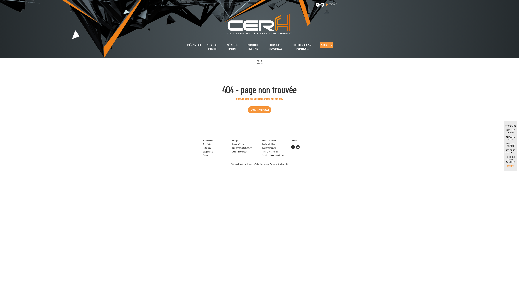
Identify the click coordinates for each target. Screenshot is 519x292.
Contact (333, 4)
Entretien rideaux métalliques (302, 46)
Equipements (208, 151)
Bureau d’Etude (238, 144)
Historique (207, 147)
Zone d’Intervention (239, 151)
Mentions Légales (263, 164)
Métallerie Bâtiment (212, 46)
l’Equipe (235, 140)
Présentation (194, 45)
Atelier (205, 155)
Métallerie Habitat (232, 46)
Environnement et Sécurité (242, 147)
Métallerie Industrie (252, 46)
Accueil (259, 60)
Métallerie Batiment (510, 131)
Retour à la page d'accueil (259, 110)
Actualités (326, 45)
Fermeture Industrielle (275, 46)
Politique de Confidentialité (279, 164)
